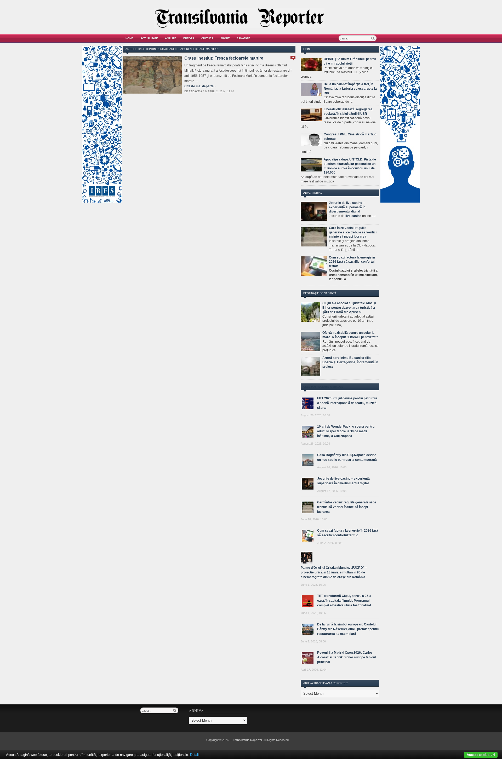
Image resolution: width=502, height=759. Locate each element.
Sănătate (243, 38)
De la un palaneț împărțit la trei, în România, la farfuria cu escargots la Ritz (350, 88)
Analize (170, 38)
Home (129, 38)
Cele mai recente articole (323, 386)
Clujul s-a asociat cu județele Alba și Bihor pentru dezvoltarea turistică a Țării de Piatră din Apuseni (349, 307)
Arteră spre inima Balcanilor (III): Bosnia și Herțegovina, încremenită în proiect (350, 362)
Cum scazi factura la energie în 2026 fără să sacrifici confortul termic (352, 262)
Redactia (195, 91)
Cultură (207, 38)
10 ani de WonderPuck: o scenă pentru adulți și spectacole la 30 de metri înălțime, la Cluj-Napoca (345, 431)
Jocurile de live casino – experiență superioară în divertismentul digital (347, 207)
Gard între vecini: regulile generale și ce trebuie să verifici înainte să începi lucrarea (352, 232)
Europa (188, 38)
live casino (353, 216)
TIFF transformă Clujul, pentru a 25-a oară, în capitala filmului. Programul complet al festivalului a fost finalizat (344, 600)
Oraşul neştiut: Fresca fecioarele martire (223, 58)
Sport (225, 38)
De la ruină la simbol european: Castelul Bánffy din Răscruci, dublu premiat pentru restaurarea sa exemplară (348, 629)
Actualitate (149, 38)
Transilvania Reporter (247, 739)
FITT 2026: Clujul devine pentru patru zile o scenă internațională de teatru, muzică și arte (347, 403)
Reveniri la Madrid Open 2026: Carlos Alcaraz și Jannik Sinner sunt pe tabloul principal (346, 657)
